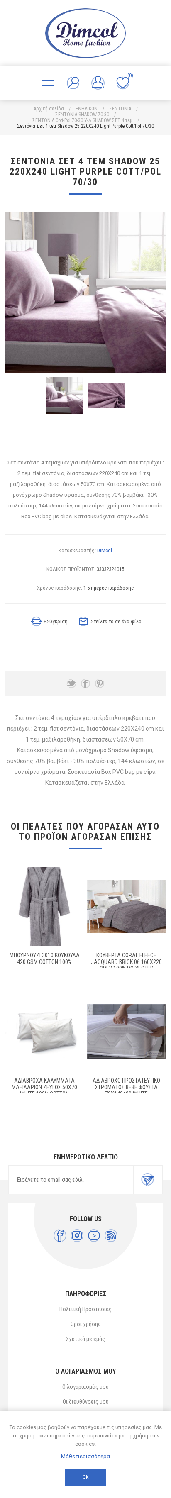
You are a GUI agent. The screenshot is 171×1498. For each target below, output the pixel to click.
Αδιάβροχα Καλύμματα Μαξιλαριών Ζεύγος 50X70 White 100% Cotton (44, 1087)
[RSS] (111, 1235)
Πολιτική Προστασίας (85, 1309)
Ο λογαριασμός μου (85, 1386)
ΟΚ (85, 1477)
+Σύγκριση (56, 621)
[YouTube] (94, 1235)
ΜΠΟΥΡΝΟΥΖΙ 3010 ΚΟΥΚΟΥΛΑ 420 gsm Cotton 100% (45, 958)
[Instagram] (77, 1235)
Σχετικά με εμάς (85, 1339)
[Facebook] (60, 1235)
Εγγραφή (147, 1180)
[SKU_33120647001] (44, 1032)
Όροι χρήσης (86, 1324)
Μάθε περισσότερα (85, 1456)
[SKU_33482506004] (126, 906)
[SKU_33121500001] (44, 906)
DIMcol (104, 550)
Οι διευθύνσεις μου (86, 1401)
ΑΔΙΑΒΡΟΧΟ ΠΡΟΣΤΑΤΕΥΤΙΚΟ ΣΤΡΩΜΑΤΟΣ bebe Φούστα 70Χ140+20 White (126, 1087)
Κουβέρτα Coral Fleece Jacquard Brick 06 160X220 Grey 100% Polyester (126, 962)
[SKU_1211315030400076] (126, 1032)
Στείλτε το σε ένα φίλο (116, 621)
